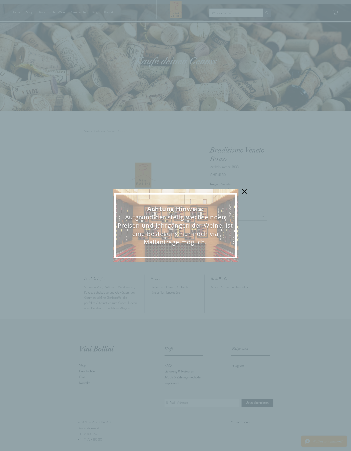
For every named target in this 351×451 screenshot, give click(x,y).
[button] (244, 191)
